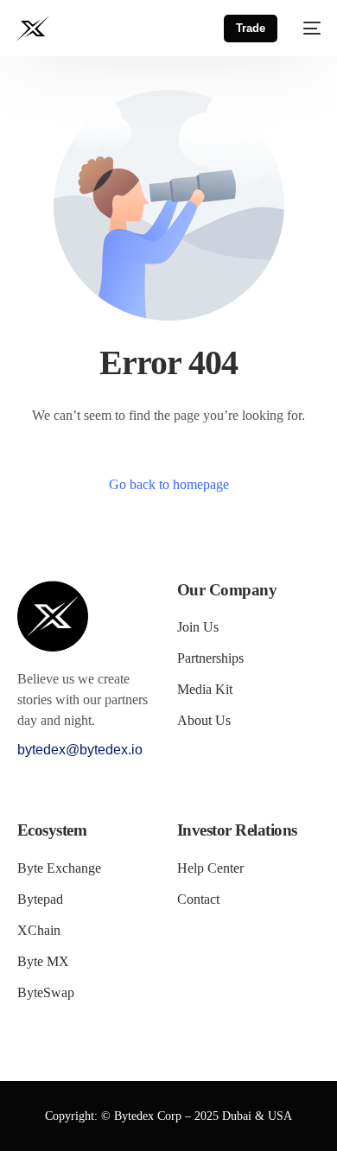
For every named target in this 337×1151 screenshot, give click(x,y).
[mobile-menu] (308, 28)
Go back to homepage (169, 484)
